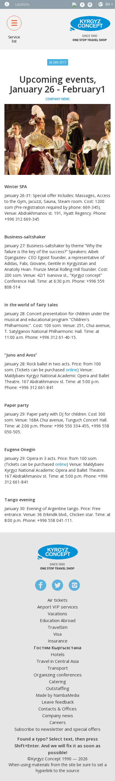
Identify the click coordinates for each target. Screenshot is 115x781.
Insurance (58, 641)
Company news (57, 715)
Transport (57, 668)
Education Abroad (57, 620)
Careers (58, 722)
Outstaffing (57, 688)
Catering (57, 681)
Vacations (57, 613)
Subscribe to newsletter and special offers (57, 729)
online (71, 369)
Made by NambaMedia (57, 695)
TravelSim (57, 627)
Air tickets (57, 600)
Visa (57, 634)
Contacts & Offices (57, 709)
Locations (22, 4)
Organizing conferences (58, 675)
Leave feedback (58, 702)
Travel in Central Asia (57, 661)
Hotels (58, 654)
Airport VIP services (57, 607)
